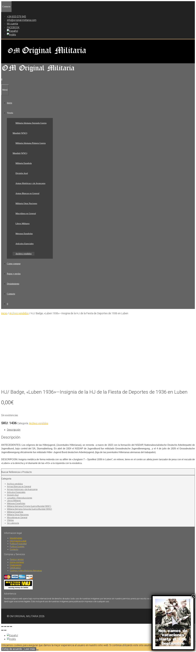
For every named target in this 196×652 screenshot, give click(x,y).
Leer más (29, 648)
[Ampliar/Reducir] (2, 626)
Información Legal (18, 541)
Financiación (16, 565)
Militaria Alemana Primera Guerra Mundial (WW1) (29, 506)
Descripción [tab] (13, 429)
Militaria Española (23, 163)
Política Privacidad (18, 543)
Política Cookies (17, 546)
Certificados (15, 568)
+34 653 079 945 (16, 16)
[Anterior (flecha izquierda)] (2, 630)
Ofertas (10, 520)
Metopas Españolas (24, 233)
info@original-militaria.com (21, 20)
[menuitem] (12, 30)
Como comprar (14, 263)
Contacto (11, 294)
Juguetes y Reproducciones (19, 498)
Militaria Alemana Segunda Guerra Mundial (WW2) (29, 509)
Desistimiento (13, 284)
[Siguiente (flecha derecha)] (5, 630)
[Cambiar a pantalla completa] (5, 626)
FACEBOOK (13, 27)
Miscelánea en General (25, 213)
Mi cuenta (12, 23)
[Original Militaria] (38, 72)
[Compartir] (8, 626)
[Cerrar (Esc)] (11, 626)
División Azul (21, 173)
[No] (37, 649)
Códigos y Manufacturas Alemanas (26, 570)
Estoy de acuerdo (12, 648)
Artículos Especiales (24, 243)
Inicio (9, 103)
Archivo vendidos (23, 254)
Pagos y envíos (14, 273)
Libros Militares (22, 223)
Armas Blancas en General (27, 193)
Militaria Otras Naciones (26, 203)
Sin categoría (13, 523)
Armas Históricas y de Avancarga (30, 183)
